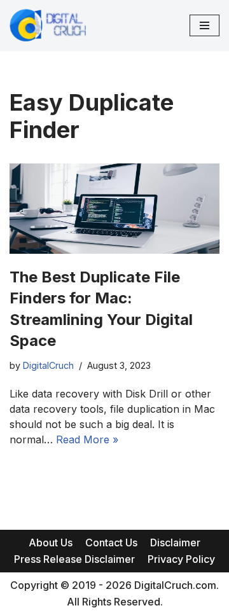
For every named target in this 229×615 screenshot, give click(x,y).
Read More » (87, 439)
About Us (51, 542)
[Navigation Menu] (204, 25)
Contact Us (111, 542)
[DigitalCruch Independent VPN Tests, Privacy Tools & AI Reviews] (48, 25)
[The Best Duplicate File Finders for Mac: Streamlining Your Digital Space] (114, 208)
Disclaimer (175, 542)
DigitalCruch (48, 365)
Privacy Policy (181, 559)
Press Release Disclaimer (74, 559)
